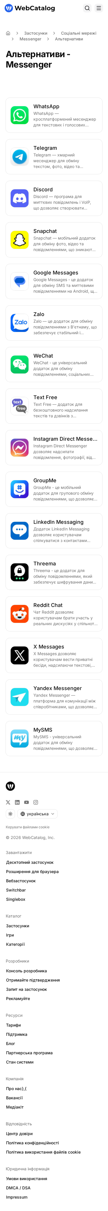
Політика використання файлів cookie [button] (43, 1152)
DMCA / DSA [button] (18, 1187)
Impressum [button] (16, 1197)
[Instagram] (35, 802)
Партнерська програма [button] (29, 1052)
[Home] (8, 33)
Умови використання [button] (26, 1178)
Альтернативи (69, 38)
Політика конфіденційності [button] (32, 1142)
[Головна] (30, 8)
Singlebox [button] (15, 899)
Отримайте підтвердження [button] (33, 980)
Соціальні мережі (78, 33)
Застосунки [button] (17, 925)
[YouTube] (26, 802)
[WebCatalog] (10, 786)
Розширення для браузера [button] (32, 871)
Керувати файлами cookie (28, 827)
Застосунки (35, 33)
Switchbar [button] (16, 889)
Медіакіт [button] (15, 1107)
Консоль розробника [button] (26, 970)
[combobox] (37, 813)
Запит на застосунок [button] (26, 989)
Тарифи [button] (13, 1025)
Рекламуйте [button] (18, 998)
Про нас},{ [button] (16, 1088)
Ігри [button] (10, 934)
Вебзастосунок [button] (21, 880)
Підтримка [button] (16, 1034)
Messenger (30, 38)
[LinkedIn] (17, 802)
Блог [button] (10, 1043)
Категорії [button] (15, 944)
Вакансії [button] (14, 1097)
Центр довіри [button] (19, 1133)
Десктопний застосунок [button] (30, 862)
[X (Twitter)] (8, 802)
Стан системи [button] (19, 1061)
